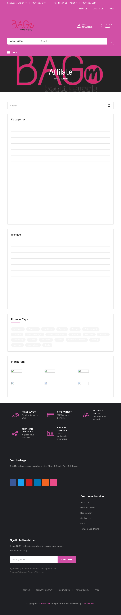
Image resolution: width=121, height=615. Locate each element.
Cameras (15, 134)
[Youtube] (29, 482)
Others (14, 189)
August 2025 (17, 243)
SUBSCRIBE (66, 559)
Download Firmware (20, 146)
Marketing (18, 340)
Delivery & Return (44, 590)
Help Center (86, 513)
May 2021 (15, 279)
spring (95, 340)
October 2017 (17, 303)
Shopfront (16, 195)
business (18, 329)
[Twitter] (21, 482)
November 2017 (18, 297)
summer (17, 345)
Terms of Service (35, 572)
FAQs (82, 523)
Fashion (14, 158)
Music (32, 340)
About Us (84, 502)
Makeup (14, 182)
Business (15, 128)
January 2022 (18, 261)
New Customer (87, 508)
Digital (14, 140)
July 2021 (16, 267)
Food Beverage (18, 164)
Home (55, 79)
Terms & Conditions (89, 529)
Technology (16, 207)
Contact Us (85, 518)
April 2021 (16, 285)
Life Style (15, 176)
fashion (17, 334)
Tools (47, 345)
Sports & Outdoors (20, 201)
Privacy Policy (16, 572)
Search (109, 105)
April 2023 (16, 249)
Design (62, 329)
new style (46, 340)
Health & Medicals (19, 170)
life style (89, 334)
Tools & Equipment (20, 213)
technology (33, 345)
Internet (75, 334)
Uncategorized (18, 219)
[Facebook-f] (13, 482)
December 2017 (18, 291)
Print (59, 340)
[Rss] (45, 482)
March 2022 (17, 255)
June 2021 (16, 273)
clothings (48, 329)
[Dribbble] (53, 482)
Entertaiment (17, 152)
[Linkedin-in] (37, 482)
